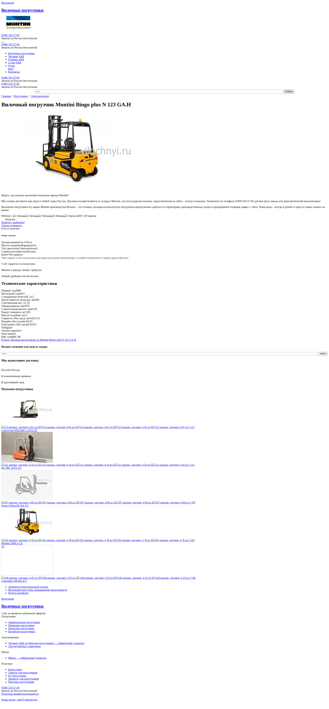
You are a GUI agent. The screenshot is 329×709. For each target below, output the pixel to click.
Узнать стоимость (11, 225)
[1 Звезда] (19, 215)
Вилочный (7, 2)
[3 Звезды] (44, 215)
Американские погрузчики (24, 622)
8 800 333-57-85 (10, 35)
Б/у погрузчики (17, 675)
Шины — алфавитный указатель (27, 657)
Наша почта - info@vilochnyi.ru (19, 699)
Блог (11, 68)
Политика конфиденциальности (20, 693)
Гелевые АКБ (16, 59)
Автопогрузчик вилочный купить (28, 586)
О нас (11, 65)
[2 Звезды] (31, 215)
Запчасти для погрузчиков (23, 678)
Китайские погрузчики (21, 631)
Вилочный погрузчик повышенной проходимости (37, 589)
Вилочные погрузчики (21, 53)
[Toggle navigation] (2, 42)
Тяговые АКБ (16, 56)
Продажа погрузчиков (21, 681)
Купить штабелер (18, 593)
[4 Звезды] (57, 215)
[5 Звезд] (69, 215)
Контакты (14, 71)
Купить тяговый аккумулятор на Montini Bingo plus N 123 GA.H (38, 339)
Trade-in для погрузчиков (22, 672)
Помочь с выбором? (13, 222)
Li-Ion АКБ (14, 62)
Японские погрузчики (21, 628)
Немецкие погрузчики (21, 625)
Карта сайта (15, 669)
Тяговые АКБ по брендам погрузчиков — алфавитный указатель (46, 643)
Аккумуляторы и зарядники (24, 646)
